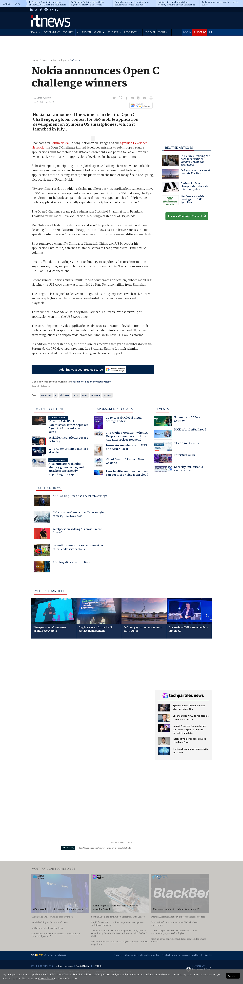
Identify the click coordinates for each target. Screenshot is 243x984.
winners (107, 395)
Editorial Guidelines (143, 955)
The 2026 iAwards (186, 444)
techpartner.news (64, 966)
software (95, 395)
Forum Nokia (60, 143)
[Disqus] (90, 685)
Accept (233, 975)
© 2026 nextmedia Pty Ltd (55, 955)
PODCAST (149, 32)
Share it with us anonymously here (91, 381)
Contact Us (118, 955)
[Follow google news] (140, 105)
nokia (75, 395)
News (45, 60)
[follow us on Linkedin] (31, 9)
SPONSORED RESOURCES (115, 409)
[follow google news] (46, 9)
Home (35, 60)
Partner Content (49, 409)
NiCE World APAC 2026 (190, 430)
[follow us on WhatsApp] (51, 9)
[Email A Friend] (145, 98)
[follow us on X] (36, 9)
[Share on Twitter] (121, 98)
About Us (129, 955)
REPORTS (112, 32)
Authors (156, 955)
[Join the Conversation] (114, 98)
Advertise (176, 955)
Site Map (204, 955)
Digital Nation (83, 966)
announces (46, 395)
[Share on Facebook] (127, 98)
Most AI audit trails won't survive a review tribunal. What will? (104, 848)
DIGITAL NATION (91, 32)
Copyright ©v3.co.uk (41, 386)
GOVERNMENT (51, 32)
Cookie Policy (46, 979)
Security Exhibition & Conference (188, 469)
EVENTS (162, 32)
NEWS (33, 32)
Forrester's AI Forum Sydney (188, 419)
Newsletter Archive (190, 955)
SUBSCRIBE (200, 32)
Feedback (166, 955)
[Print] (150, 98)
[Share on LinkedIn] (133, 98)
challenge (64, 395)
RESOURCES (130, 32)
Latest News (11, 3)
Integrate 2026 (184, 455)
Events (163, 409)
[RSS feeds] (56, 9)
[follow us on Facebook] (41, 9)
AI (78, 32)
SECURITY (68, 32)
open (84, 395)
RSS (210, 955)
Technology (59, 60)
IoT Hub (97, 966)
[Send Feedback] (139, 98)
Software (75, 60)
